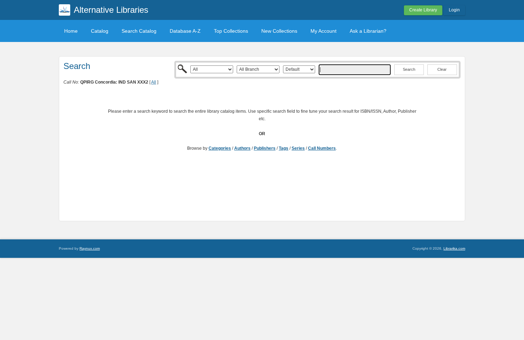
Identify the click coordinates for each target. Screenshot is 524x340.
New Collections (279, 31)
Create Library (423, 9)
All (153, 82)
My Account (323, 31)
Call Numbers (322, 148)
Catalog (99, 31)
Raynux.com (89, 248)
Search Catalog (139, 31)
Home (71, 31)
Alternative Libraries (111, 10)
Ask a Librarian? (368, 31)
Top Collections (231, 31)
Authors (242, 148)
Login (454, 9)
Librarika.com (454, 248)
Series (298, 148)
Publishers (265, 148)
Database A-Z (185, 31)
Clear (442, 69)
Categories (220, 148)
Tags (283, 148)
